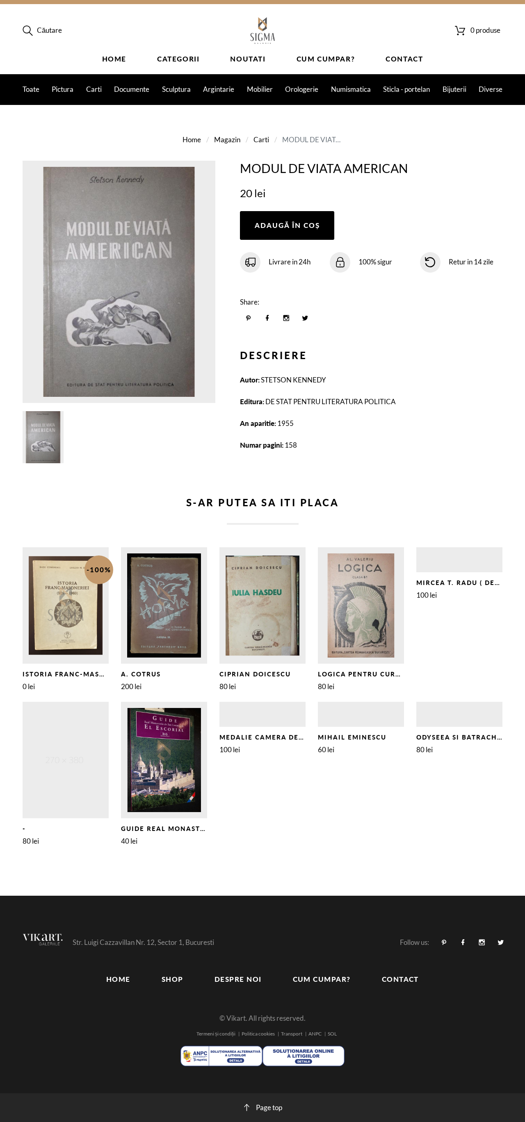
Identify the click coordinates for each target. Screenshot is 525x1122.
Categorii (178, 59)
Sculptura (176, 89)
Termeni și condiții (215, 1034)
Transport (291, 1034)
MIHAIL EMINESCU (352, 737)
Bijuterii (454, 89)
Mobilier (260, 89)
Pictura (62, 89)
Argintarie (218, 89)
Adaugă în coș (287, 225)
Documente (131, 89)
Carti (94, 89)
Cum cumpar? (326, 59)
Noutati (247, 59)
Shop (172, 979)
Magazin (227, 139)
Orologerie (301, 89)
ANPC (315, 1034)
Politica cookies (258, 1034)
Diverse (490, 89)
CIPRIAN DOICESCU (255, 674)
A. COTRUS (141, 674)
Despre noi (238, 979)
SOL (332, 1034)
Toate (31, 89)
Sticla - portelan (406, 89)
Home (114, 59)
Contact (404, 59)
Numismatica (351, 89)
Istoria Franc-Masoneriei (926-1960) (98, 674)
